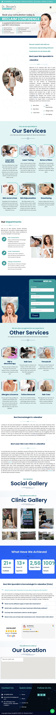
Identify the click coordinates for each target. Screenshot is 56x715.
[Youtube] (44, 695)
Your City (33, 300)
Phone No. (34, 293)
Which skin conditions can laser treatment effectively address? (26, 608)
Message (33, 307)
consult (50, 470)
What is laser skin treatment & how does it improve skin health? (26, 590)
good (10, 462)
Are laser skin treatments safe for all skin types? (21, 612)
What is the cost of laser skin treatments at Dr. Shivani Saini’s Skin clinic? (29, 617)
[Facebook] (38, 695)
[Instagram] (41, 695)
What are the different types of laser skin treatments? (23, 604)
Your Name (34, 286)
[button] (51, 7)
